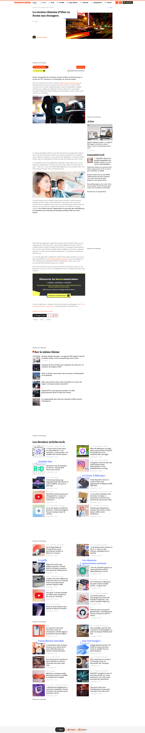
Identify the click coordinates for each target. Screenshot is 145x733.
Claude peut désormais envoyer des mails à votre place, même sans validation (100, 511)
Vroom (49, 319)
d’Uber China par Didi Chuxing (69, 83)
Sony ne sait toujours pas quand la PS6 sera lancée (56, 607)
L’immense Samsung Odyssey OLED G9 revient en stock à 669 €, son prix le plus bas (57, 483)
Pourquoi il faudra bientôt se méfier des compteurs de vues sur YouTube (56, 594)
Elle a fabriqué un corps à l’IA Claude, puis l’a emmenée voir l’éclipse (100, 661)
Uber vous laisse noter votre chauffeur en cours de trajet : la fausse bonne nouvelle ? (61, 383)
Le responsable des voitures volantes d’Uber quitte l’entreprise (61, 400)
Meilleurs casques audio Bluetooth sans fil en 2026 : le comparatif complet (57, 675)
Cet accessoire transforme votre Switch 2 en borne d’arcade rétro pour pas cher (56, 662)
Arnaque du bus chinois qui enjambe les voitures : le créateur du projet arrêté (62, 366)
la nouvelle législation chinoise (58, 259)
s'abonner (129, 2)
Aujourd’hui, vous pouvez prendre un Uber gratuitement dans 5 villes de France (58, 391)
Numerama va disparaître (96, 192)
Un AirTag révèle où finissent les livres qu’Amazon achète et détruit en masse (54, 550)
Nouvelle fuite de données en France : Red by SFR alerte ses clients (56, 468)
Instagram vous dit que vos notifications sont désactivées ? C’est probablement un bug (101, 465)
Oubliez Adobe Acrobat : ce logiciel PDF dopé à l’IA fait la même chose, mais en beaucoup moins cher (63, 357)
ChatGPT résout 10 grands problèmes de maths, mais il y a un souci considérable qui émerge (102, 161)
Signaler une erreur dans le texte (43, 311)
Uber (41, 319)
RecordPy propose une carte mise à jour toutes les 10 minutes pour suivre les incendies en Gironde (99, 186)
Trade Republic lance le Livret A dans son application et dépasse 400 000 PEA (101, 483)
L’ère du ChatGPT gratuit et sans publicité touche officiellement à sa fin (101, 569)
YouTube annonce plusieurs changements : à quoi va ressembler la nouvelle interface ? (57, 497)
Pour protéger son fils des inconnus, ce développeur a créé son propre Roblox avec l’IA (101, 631)
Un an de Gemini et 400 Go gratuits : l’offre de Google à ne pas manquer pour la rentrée (57, 511)
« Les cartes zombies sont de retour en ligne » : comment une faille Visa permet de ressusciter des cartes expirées (100, 497)
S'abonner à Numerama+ (57, 295)
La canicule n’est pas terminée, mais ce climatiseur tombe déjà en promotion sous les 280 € (56, 631)
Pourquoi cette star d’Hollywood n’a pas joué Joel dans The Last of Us (100, 689)
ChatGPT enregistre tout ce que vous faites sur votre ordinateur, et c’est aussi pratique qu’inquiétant (101, 676)
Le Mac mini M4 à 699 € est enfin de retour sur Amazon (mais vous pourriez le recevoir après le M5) (57, 581)
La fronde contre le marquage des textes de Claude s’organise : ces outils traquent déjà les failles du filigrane (100, 598)
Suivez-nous (80, 67)
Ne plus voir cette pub (39, 63)
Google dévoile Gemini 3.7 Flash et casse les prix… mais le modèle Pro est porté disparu (100, 648)
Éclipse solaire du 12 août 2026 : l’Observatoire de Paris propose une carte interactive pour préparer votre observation (99, 177)
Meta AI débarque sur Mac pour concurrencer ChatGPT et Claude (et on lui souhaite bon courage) (101, 451)
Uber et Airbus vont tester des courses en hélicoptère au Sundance (62, 374)
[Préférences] (120, 2)
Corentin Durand (42, 37)
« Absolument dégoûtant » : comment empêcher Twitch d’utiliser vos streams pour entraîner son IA (57, 690)
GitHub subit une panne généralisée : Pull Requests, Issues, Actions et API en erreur (101, 612)
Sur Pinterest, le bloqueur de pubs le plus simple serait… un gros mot (100, 584)
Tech (111, 7)
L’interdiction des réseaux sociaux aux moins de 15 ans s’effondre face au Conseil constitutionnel (56, 648)
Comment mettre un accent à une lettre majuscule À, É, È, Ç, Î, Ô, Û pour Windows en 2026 (99, 169)
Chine (35, 319)
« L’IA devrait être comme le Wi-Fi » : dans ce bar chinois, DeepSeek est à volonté (101, 550)
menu (35, 2)
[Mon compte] (116, 2)
